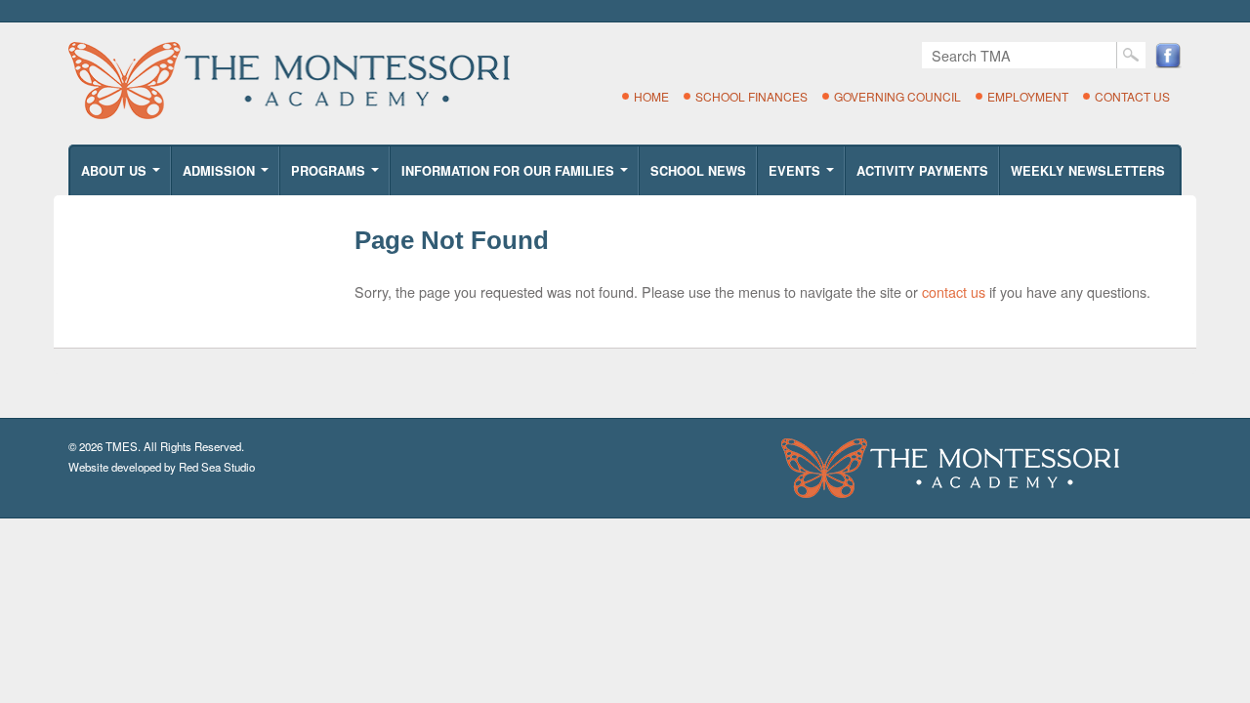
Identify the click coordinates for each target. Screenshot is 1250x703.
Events (803, 176)
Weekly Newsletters (1088, 171)
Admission (227, 176)
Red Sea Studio (217, 467)
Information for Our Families (516, 176)
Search (1131, 55)
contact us (953, 291)
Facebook (1168, 55)
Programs (336, 176)
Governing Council (897, 96)
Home (651, 96)
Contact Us (1132, 96)
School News (698, 171)
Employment (1027, 96)
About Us (122, 176)
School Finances (751, 96)
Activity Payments (922, 171)
